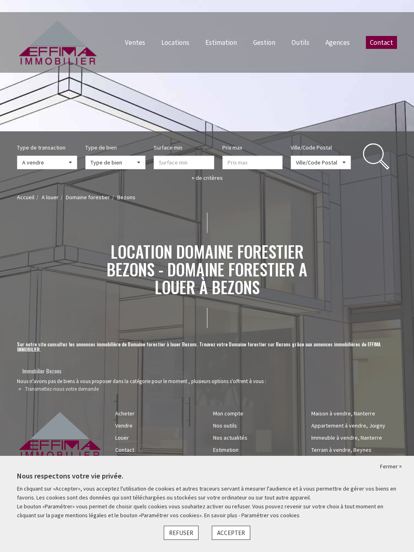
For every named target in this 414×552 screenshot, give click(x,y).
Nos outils (225, 425)
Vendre (124, 425)
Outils (300, 42)
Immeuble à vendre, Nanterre (346, 437)
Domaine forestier (88, 197)
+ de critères (207, 177)
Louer (122, 437)
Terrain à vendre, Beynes (341, 449)
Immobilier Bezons (41, 371)
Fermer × (391, 466)
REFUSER (181, 533)
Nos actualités (230, 437)
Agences (337, 42)
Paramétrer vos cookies (270, 515)
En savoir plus (221, 515)
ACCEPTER (231, 533)
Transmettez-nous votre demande (62, 389)
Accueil (25, 197)
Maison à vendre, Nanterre (343, 413)
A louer (50, 197)
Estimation (221, 42)
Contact (381, 42)
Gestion (264, 42)
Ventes (135, 42)
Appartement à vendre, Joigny (348, 425)
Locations (175, 42)
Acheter (125, 413)
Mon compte (228, 413)
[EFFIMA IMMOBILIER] (58, 41)
